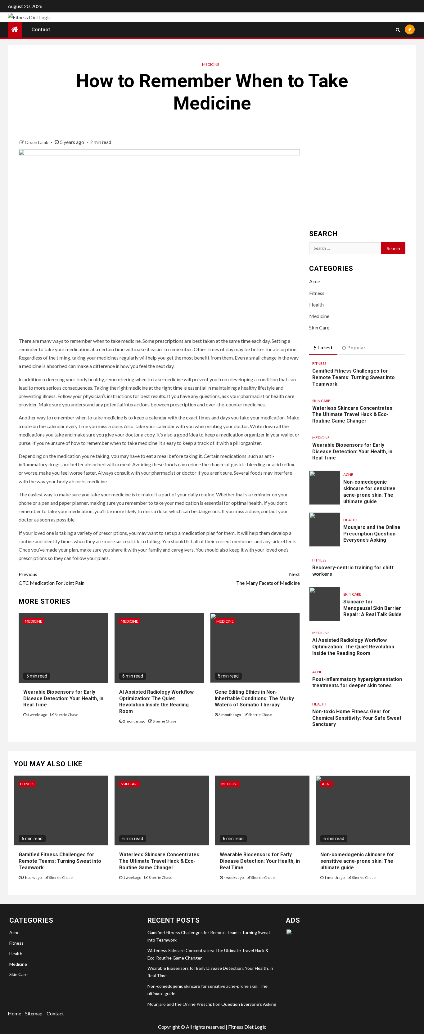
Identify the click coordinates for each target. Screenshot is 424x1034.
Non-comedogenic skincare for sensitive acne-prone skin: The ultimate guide (357, 861)
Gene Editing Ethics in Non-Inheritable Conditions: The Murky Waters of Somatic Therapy (254, 698)
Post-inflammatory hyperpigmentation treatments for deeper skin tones (357, 682)
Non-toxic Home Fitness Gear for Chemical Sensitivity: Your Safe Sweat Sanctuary (356, 718)
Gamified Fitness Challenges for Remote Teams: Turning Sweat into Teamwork (353, 377)
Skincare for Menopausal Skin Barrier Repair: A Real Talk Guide (372, 608)
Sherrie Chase (66, 714)
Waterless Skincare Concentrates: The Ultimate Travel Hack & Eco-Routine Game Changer (353, 414)
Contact (40, 30)
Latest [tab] (325, 347)
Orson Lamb (37, 142)
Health (316, 304)
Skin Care (319, 327)
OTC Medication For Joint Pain (51, 578)
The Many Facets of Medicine (268, 578)
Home (14, 1013)
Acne (314, 281)
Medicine (210, 64)
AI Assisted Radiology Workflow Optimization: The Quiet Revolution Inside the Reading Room (156, 701)
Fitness (316, 293)
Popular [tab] (356, 347)
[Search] (398, 29)
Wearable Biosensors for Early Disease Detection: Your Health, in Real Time (63, 698)
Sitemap (34, 1013)
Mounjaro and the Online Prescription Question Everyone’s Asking (371, 533)
